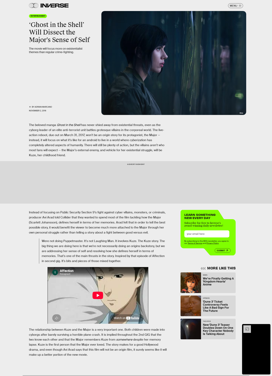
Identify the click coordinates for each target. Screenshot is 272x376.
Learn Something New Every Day (200, 216)
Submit (221, 250)
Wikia (241, 113)
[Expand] (245, 327)
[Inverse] (54, 5)
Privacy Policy (213, 243)
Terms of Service (195, 243)
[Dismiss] (266, 327)
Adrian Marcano (43, 107)
